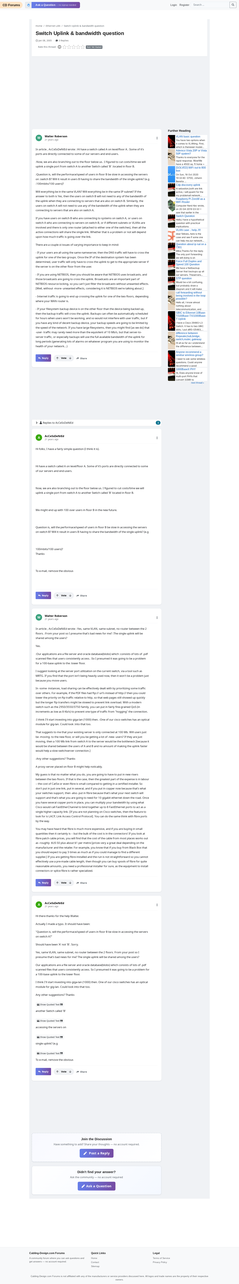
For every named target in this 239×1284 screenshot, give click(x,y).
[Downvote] (70, 358)
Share (83, 358)
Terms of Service (161, 1258)
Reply (44, 358)
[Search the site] (233, 5)
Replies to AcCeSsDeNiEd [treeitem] (101, 423)
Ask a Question (99, 1186)
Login (173, 5)
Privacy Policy (160, 1262)
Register (184, 5)
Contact (95, 1262)
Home (39, 25)
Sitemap (95, 1266)
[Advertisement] (119, 84)
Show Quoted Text (49, 1004)
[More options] (157, 138)
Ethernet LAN (53, 25)
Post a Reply (99, 1153)
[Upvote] (57, 358)
